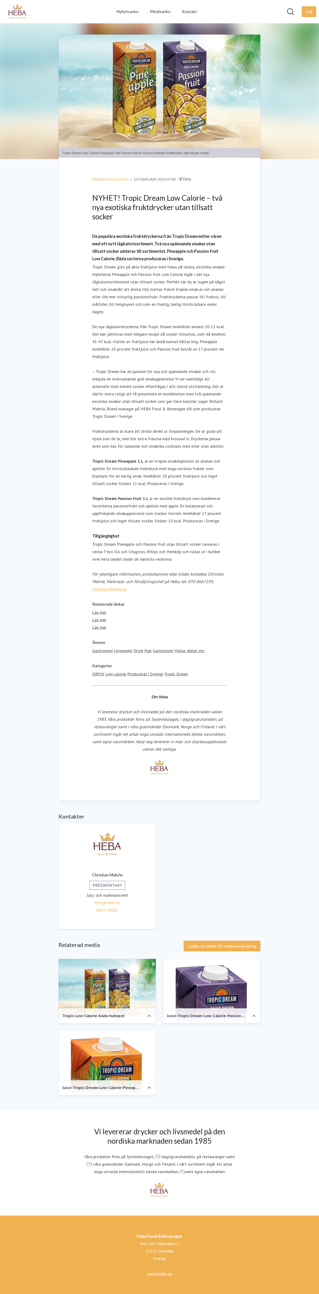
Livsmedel (123, 650)
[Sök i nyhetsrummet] (290, 11)
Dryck (138, 650)
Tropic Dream (176, 674)
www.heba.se (159, 1273)
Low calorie (115, 674)
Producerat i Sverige (145, 674)
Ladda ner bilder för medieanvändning (222, 946)
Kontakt (189, 11)
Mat (148, 650)
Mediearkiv (160, 11)
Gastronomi (102, 650)
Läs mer (99, 612)
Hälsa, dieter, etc (189, 650)
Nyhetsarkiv (127, 11)
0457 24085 (107, 910)
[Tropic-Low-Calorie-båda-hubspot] (107, 989)
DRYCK (98, 674)
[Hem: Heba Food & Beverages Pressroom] (17, 12)
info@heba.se (107, 902)
